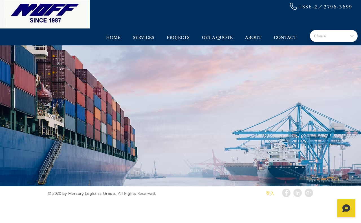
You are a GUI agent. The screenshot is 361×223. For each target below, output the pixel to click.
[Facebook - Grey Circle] (286, 193)
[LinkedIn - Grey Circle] (297, 193)
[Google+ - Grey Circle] (309, 193)
